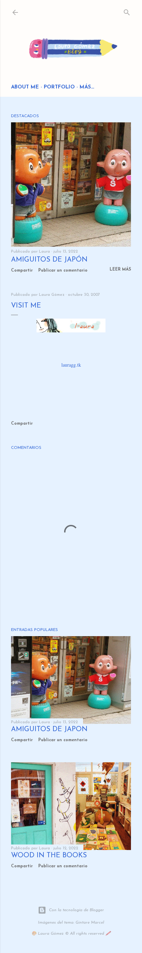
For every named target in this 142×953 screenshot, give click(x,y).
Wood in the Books (49, 855)
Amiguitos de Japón (49, 259)
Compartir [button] (22, 270)
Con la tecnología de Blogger (76, 910)
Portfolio (59, 87)
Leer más (120, 269)
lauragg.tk (71, 364)
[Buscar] (127, 11)
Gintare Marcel (89, 923)
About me (25, 87)
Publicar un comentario (63, 270)
